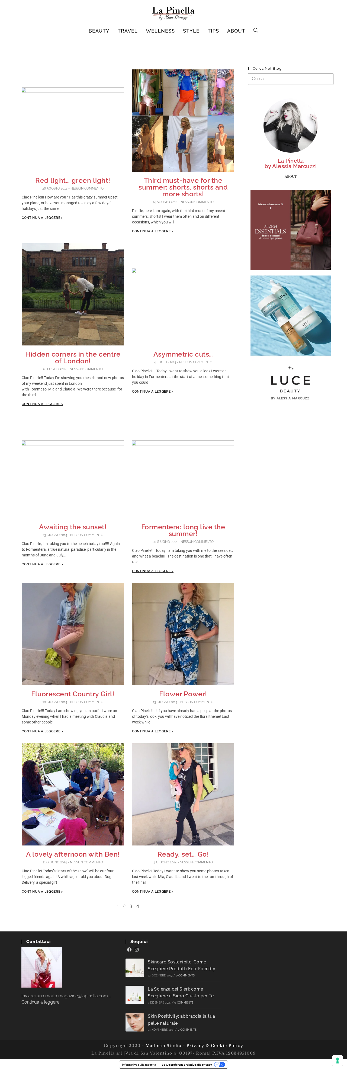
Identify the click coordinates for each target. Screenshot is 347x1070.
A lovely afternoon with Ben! (73, 854)
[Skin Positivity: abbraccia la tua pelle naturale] (135, 1022)
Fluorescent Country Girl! (72, 694)
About (291, 176)
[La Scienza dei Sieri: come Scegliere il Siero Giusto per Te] (135, 995)
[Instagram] (137, 950)
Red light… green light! (72, 180)
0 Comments (185, 975)
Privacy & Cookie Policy (215, 1045)
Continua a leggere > (42, 218)
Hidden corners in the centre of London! (72, 357)
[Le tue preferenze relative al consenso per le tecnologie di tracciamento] (337, 1060)
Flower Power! (183, 694)
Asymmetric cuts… (183, 354)
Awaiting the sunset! (73, 527)
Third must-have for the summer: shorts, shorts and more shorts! (183, 187)
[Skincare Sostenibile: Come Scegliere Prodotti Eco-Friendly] (135, 968)
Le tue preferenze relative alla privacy (187, 1064)
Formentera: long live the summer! (183, 530)
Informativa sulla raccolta (139, 1064)
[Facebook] (129, 950)
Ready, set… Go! (183, 854)
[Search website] (256, 31)
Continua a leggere (40, 1002)
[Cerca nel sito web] (290, 78)
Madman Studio (163, 1045)
